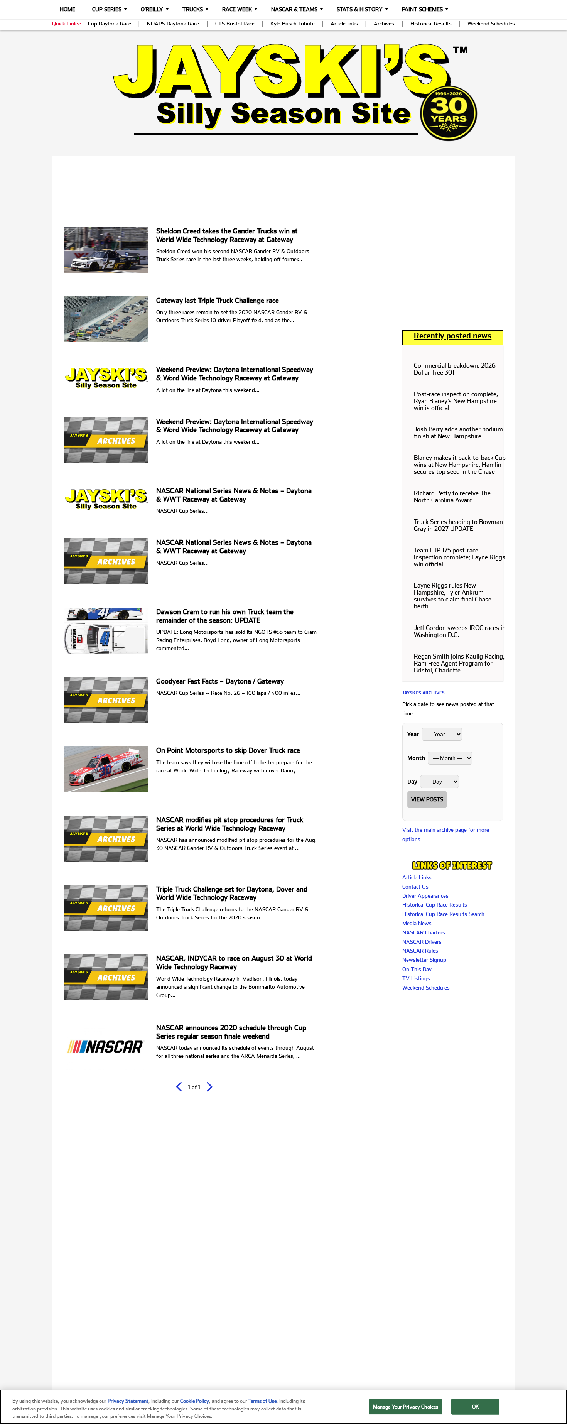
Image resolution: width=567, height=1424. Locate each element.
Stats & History (360, 9)
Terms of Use (262, 1401)
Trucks (192, 9)
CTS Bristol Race (235, 23)
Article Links (417, 877)
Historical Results (431, 23)
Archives (384, 23)
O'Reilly (152, 9)
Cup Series (107, 9)
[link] (284, 92)
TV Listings (416, 978)
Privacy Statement (128, 1401)
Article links (344, 23)
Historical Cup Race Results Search (443, 914)
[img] (283, 92)
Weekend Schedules (491, 23)
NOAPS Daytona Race (173, 23)
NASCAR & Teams (294, 9)
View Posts (427, 799)
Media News (417, 923)
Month (416, 758)
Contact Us (415, 886)
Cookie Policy (194, 1401)
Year (413, 734)
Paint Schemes (422, 9)
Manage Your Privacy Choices (406, 1406)
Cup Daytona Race (109, 23)
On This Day (417, 969)
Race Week (237, 9)
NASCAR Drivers (422, 942)
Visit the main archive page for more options (445, 834)
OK (475, 1406)
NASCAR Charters (423, 932)
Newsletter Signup (424, 960)
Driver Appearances (425, 896)
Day (412, 781)
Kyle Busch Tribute (292, 23)
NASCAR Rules (420, 951)
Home (67, 9)
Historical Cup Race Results (434, 905)
